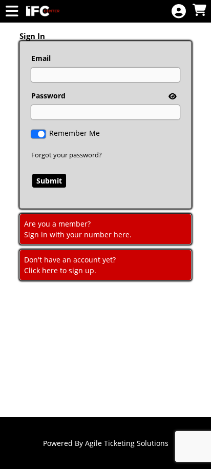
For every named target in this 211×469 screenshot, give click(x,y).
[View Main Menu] (11, 11)
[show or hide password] (171, 96)
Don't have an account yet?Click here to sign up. (70, 265)
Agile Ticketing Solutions (126, 443)
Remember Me (74, 133)
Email (41, 58)
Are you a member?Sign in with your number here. (78, 229)
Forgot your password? (66, 154)
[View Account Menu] (178, 11)
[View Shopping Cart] (199, 10)
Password (48, 95)
